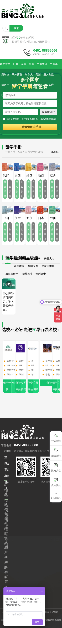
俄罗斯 (24, 84)
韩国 (31, 64)
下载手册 (10, 189)
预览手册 (5, 189)
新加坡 (5, 74)
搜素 (16, 28)
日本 (15, 64)
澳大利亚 (48, 74)
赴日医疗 (48, 84)
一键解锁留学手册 (30, 126)
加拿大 (29, 74)
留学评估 (6, 386)
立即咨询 (22, 386)
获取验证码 (48, 111)
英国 (23, 64)
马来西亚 (17, 74)
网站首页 (5, 64)
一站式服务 (7, 470)
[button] (34, 330)
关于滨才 (19, 95)
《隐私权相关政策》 (48, 119)
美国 (38, 74)
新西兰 (5, 84)
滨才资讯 (35, 84)
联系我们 (6, 95)
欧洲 (14, 84)
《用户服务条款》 (27, 119)
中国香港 (42, 64)
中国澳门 (55, 64)
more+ (55, 151)
